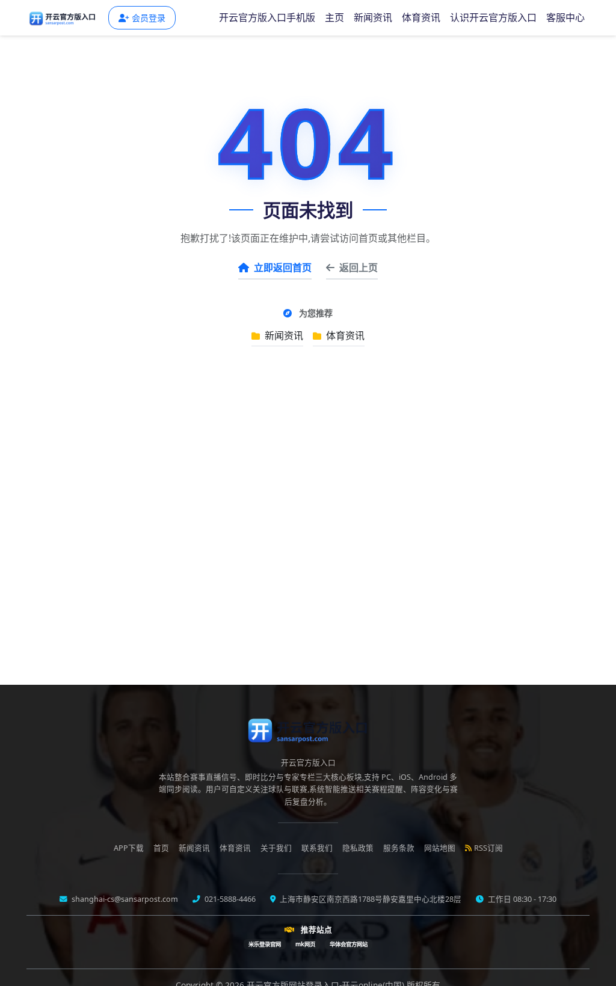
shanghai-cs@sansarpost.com (124, 899)
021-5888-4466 (229, 899)
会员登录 (148, 17)
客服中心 (565, 17)
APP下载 (129, 848)
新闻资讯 (373, 17)
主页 (334, 17)
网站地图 (439, 848)
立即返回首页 (283, 267)
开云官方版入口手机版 (267, 17)
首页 (161, 848)
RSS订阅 (488, 848)
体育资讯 (421, 17)
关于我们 (276, 848)
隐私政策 (358, 848)
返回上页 (358, 267)
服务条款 (398, 848)
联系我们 (317, 848)
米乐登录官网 (264, 944)
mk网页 (305, 944)
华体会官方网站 (349, 944)
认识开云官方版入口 (493, 17)
